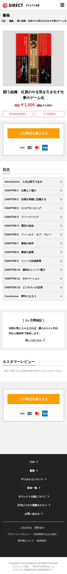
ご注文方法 (26, 527)
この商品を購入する (33, 133)
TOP (3, 21)
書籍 (11, 21)
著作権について (26, 540)
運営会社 (39, 527)
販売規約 (41, 540)
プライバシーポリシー (19, 534)
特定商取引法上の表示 (45, 534)
